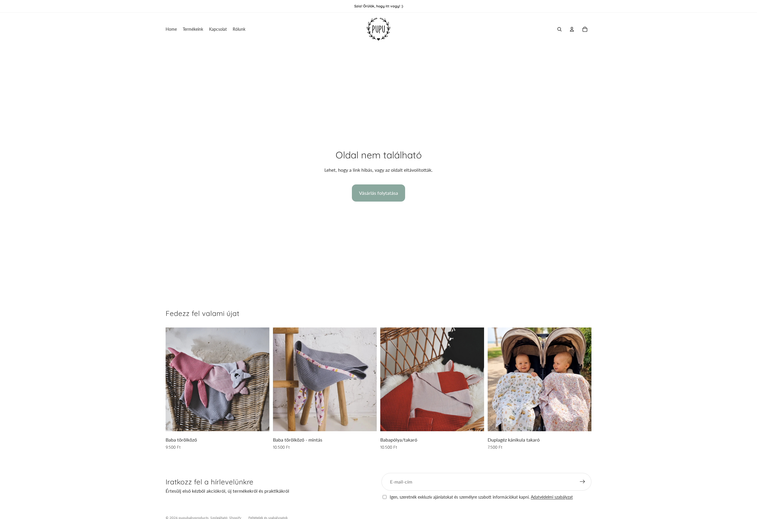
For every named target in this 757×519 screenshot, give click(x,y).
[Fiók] (571, 29)
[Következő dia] (260, 379)
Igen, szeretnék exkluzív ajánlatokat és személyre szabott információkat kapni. (481, 496)
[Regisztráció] (582, 482)
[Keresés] (559, 29)
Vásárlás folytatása (378, 193)
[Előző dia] (174, 379)
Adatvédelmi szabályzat (552, 496)
